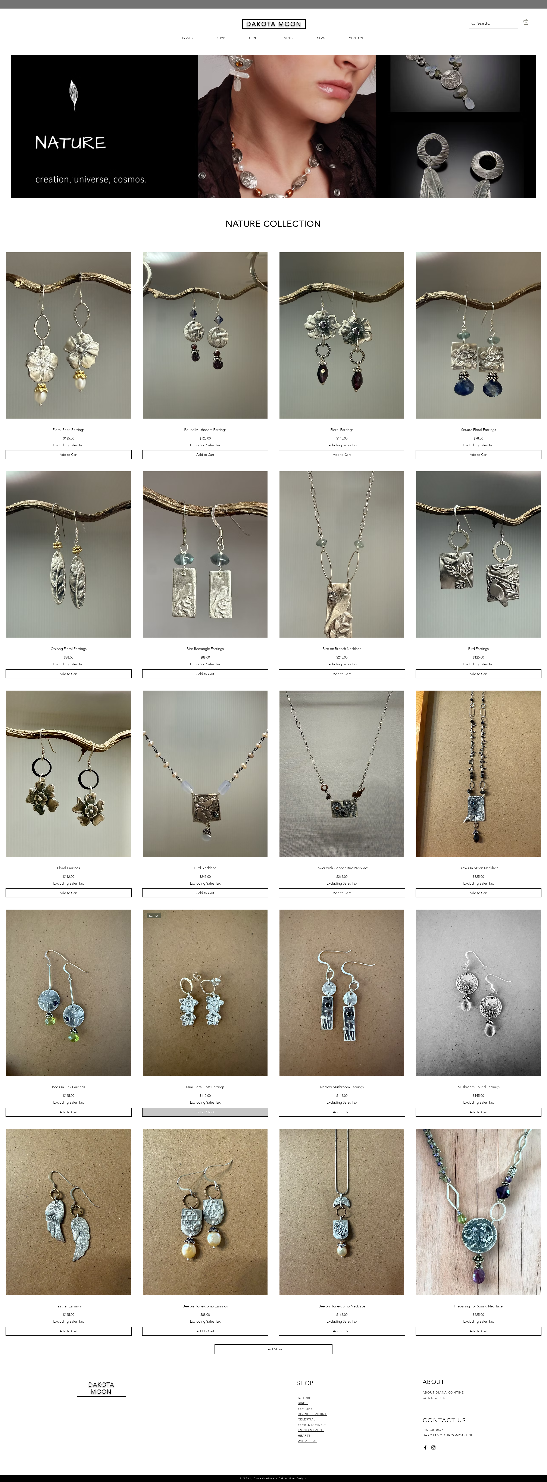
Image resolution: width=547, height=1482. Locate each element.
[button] (525, 22)
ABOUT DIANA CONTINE (443, 1392)
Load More (273, 1349)
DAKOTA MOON (101, 1388)
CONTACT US (434, 1398)
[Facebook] (425, 1447)
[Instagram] (433, 1447)
